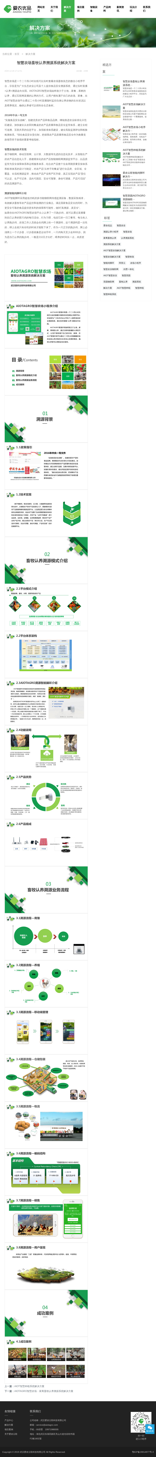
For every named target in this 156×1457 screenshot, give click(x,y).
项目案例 (80, 9)
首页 (16, 54)
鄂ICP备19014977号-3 (143, 1452)
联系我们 (146, 9)
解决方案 (67, 9)
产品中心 (9, 1420)
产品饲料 (107, 9)
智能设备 (94, 9)
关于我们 (54, 9)
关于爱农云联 (11, 1434)
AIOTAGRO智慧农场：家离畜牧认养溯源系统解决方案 (43, 1391)
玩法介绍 (133, 9)
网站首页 (41, 9)
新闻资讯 (120, 9)
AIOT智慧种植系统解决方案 (29, 1386)
